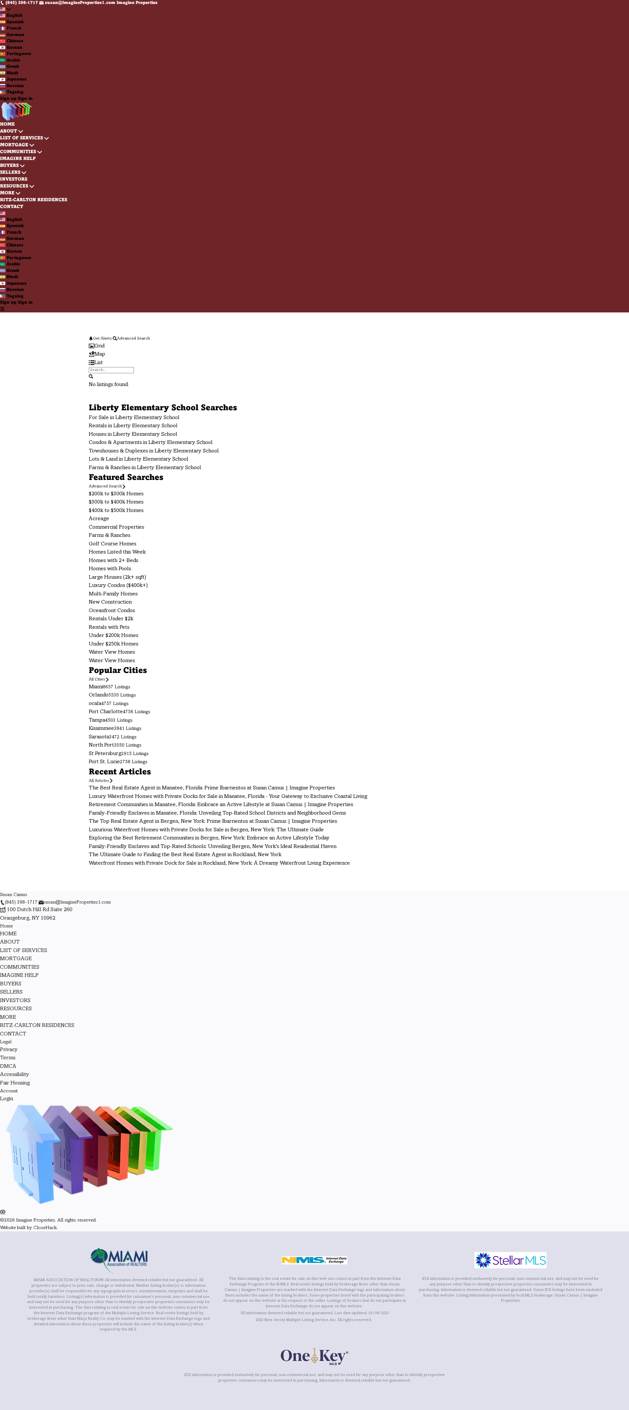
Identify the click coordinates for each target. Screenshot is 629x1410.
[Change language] (5, 10)
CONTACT (11, 207)
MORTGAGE (14, 145)
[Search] (91, 376)
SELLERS (10, 172)
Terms (7, 1058)
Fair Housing (15, 1083)
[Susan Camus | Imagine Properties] (88, 1204)
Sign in (25, 99)
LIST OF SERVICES (21, 138)
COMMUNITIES (18, 152)
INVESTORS (13, 179)
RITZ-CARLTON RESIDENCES (33, 200)
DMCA (8, 1066)
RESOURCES (14, 186)
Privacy (9, 1049)
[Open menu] (2, 309)
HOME (7, 124)
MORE (7, 193)
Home (6, 926)
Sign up (8, 99)
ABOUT (8, 131)
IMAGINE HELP (18, 159)
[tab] (314, 346)
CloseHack (45, 1227)
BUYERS (9, 166)
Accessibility (14, 1074)
